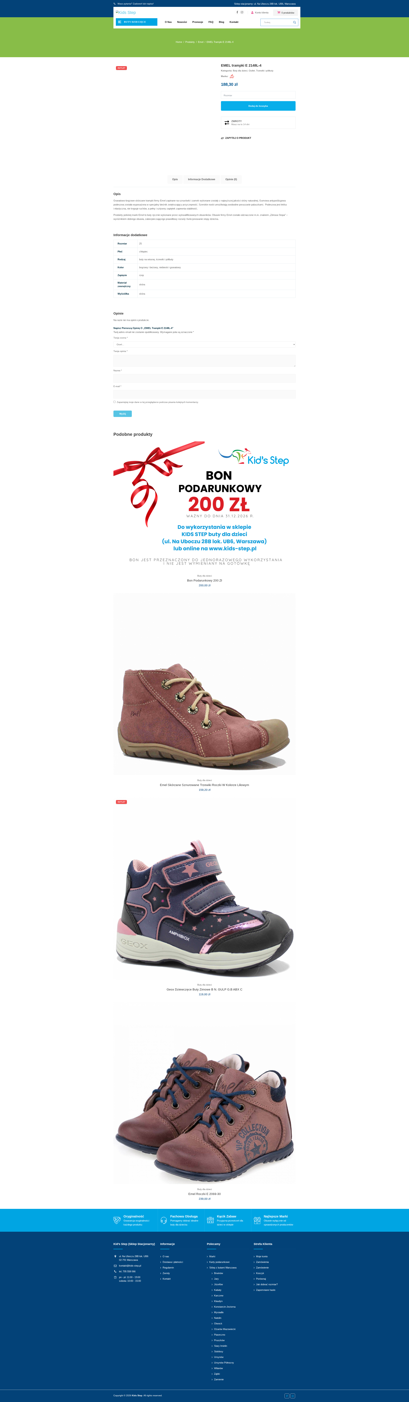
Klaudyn (218, 1301)
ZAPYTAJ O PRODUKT (236, 138)
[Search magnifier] (294, 22)
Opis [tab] (175, 179)
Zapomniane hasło (265, 1290)
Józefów (218, 1284)
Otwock (218, 1323)
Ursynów (219, 1357)
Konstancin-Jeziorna (224, 1306)
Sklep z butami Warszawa (222, 1267)
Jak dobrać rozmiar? (267, 1284)
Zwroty (166, 1273)
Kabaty (217, 1290)
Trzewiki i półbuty (264, 70)
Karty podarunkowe (219, 1262)
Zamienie (219, 1379)
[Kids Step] (126, 12)
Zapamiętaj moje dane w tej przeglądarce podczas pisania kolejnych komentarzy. (158, 402)
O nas (168, 22)
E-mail (117, 386)
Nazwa (117, 370)
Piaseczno (219, 1334)
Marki (212, 1256)
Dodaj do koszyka (258, 106)
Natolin (217, 1318)
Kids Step (137, 1395)
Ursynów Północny (224, 1362)
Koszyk (260, 1273)
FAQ (210, 22)
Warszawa (290, 3)
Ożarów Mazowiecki (224, 1329)
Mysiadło (219, 1312)
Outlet (252, 70)
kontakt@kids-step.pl (130, 1265)
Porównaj (261, 1278)
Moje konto (262, 1256)
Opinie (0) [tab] (231, 179)
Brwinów (218, 1273)
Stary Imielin (220, 1345)
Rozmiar (228, 95)
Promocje (197, 22)
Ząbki (217, 1373)
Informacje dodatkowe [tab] (201, 179)
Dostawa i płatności (173, 1262)
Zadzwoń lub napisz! (143, 3)
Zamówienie (262, 1267)
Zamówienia (262, 1262)
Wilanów (218, 1368)
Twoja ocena (120, 337)
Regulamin (168, 1267)
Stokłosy (218, 1351)
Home (179, 42)
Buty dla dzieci (240, 70)
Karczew (218, 1295)
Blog (221, 22)
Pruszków (219, 1340)
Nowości (182, 22)
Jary (216, 1278)
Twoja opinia (120, 351)
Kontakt (234, 22)
